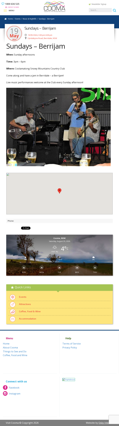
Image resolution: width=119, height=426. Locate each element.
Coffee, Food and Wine (15, 355)
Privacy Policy (69, 347)
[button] (59, 191)
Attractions (25, 304)
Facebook (11, 388)
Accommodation (27, 318)
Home (10, 19)
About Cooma (10, 347)
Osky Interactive (107, 422)
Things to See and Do (14, 351)
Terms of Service (71, 343)
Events (22, 296)
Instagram (11, 394)
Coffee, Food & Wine (30, 311)
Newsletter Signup (99, 4)
